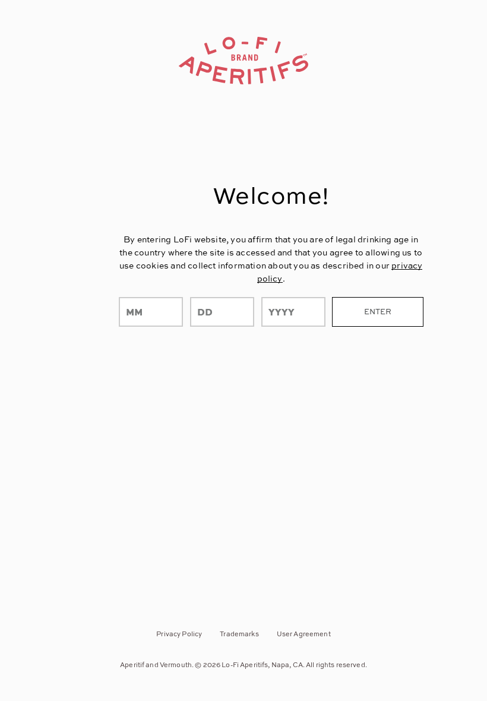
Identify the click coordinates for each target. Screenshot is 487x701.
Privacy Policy (179, 633)
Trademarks (239, 633)
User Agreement (304, 633)
